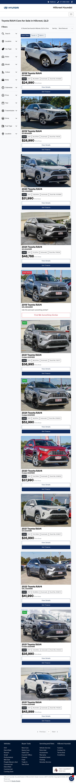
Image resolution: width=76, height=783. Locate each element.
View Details (46, 87)
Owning (42, 760)
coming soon (8, 771)
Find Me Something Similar (46, 315)
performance (8, 757)
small (6, 755)
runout (6, 752)
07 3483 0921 (64, 2)
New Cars (25, 748)
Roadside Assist (44, 757)
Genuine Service (45, 762)
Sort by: (54, 28)
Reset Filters (25, 35)
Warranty (42, 755)
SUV (5, 748)
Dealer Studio (16, 781)
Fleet (23, 760)
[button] (71, 14)
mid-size (7, 760)
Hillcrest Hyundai (62, 8)
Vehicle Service (44, 748)
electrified (7, 750)
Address (53, 2)
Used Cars (25, 752)
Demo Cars (25, 750)
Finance (24, 757)
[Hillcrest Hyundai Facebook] (72, 2)
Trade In (24, 762)
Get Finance (46, 92)
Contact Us (61, 750)
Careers (60, 748)
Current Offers (27, 755)
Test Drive (25, 764)
